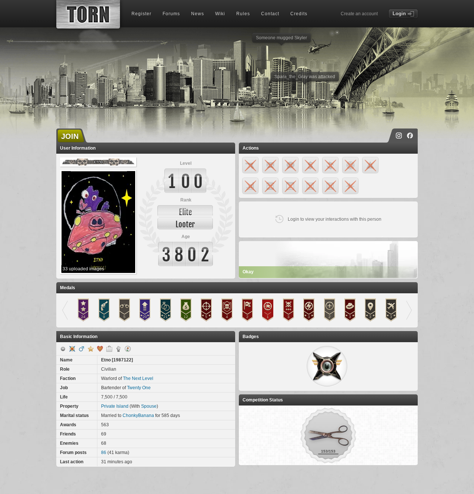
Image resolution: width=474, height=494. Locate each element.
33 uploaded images (83, 268)
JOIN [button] (70, 136)
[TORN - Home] (88, 14)
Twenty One (139, 387)
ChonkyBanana (138, 415)
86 (103, 452)
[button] (327, 366)
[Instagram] (399, 135)
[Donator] (91, 349)
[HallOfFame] (72, 349)
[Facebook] (410, 135)
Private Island (114, 406)
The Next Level (138, 378)
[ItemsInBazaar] (128, 349)
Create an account (359, 13)
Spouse (149, 406)
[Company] (109, 349)
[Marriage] (100, 349)
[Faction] (118, 349)
